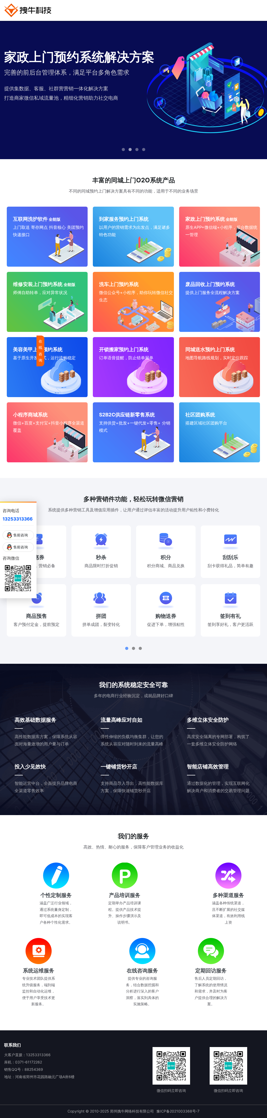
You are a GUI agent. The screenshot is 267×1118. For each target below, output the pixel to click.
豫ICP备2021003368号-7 (177, 1111)
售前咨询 (20, 535)
